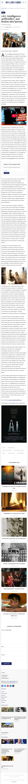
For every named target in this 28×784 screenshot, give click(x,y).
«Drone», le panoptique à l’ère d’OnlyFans (14, 563)
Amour (3, 447)
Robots (3, 453)
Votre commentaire (6, 630)
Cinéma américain (11, 447)
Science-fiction (11, 453)
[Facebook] (2, 686)
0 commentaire (5, 29)
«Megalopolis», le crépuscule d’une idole (14, 513)
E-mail (3, 654)
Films (6, 8)
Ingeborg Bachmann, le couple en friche (14, 588)
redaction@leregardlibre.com (12, 681)
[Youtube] (8, 686)
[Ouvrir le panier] (25, 2)
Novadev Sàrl (14, 781)
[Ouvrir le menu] (2, 2)
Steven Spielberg (20, 453)
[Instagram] (13, 686)
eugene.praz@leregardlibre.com (15, 400)
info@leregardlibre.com (13, 682)
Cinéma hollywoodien (6, 450)
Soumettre (6, 663)
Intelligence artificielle (19, 450)
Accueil (2, 8)
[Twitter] (5, 686)
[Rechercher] (23, 2)
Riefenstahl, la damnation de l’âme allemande (14, 538)
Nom (2, 646)
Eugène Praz (8, 27)
